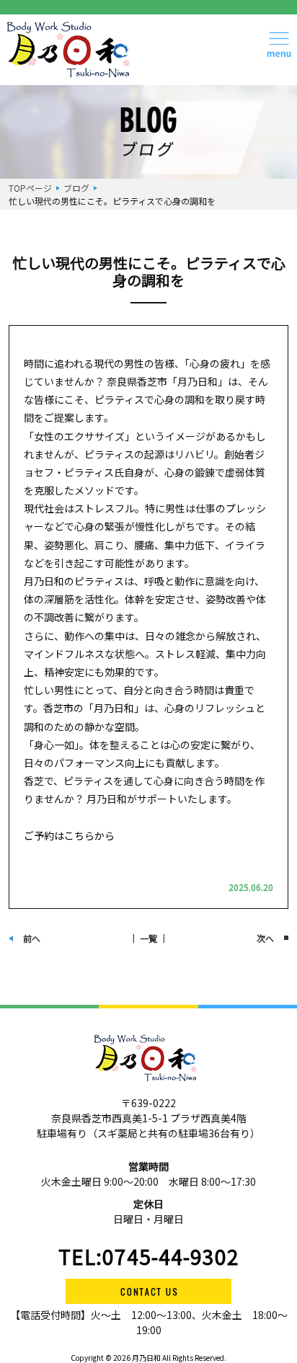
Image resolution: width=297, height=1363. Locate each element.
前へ (31, 938)
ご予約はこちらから (69, 835)
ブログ (76, 188)
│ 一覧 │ (148, 938)
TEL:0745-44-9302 (148, 1256)
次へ (265, 938)
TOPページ (30, 188)
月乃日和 (145, 1357)
